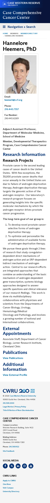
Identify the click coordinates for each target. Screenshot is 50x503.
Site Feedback (8, 451)
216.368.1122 (14, 446)
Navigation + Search (18, 27)
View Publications (13, 358)
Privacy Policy (20, 406)
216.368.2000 (8, 403)
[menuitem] (25, 480)
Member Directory (29, 33)
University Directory (11, 491)
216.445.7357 (11, 109)
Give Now (7, 484)
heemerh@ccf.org (13, 100)
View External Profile (15, 374)
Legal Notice (8, 406)
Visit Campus (8, 488)
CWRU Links (10, 476)
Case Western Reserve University (23, 396)
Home (5, 33)
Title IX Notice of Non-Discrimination (18, 410)
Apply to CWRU (9, 480)
